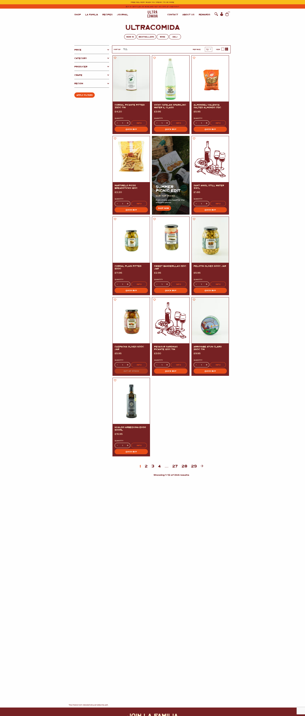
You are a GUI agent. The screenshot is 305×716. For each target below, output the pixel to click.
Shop (77, 14)
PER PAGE (197, 49)
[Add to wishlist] (115, 57)
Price (77, 49)
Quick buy (131, 129)
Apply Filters (84, 95)
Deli (175, 37)
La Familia (91, 14)
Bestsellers (146, 37)
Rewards (204, 14)
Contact (172, 14)
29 (194, 466)
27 (175, 466)
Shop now (163, 208)
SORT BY (117, 49)
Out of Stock (131, 371)
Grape (78, 75)
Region (78, 83)
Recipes (107, 14)
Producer (80, 66)
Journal (122, 14)
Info (139, 123)
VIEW (218, 49)
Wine (162, 37)
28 (184, 466)
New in (130, 37)
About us (188, 14)
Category (80, 58)
